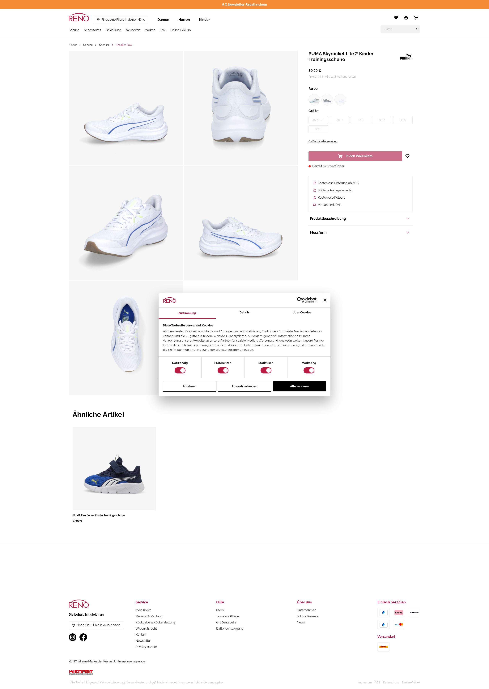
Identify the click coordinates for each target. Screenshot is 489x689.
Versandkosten (346, 76)
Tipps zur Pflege (227, 616)
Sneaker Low (124, 44)
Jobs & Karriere (307, 616)
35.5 (315, 120)
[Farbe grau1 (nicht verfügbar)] (327, 100)
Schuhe (74, 30)
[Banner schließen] (325, 300)
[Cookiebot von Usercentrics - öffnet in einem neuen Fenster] (300, 300)
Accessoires (92, 30)
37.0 (361, 120)
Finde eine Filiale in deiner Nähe (123, 19)
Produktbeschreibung (328, 219)
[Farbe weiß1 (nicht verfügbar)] (340, 100)
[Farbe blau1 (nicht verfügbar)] (314, 100)
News (301, 622)
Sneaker (104, 44)
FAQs (220, 610)
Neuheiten (133, 30)
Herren (184, 20)
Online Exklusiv (180, 30)
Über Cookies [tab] (301, 312)
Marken (150, 30)
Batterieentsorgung (229, 628)
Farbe (313, 89)
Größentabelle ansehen (322, 141)
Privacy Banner (146, 647)
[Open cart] (416, 18)
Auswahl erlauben (244, 386)
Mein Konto (143, 610)
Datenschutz (391, 682)
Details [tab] (244, 312)
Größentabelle (226, 622)
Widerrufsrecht (146, 628)
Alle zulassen (299, 386)
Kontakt (141, 634)
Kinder (204, 20)
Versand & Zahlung (149, 616)
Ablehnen (189, 386)
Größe (313, 111)
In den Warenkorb (359, 156)
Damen (163, 20)
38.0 (382, 120)
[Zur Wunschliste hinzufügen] (409, 156)
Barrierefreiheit (411, 682)
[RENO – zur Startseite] (79, 17)
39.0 (318, 129)
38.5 (403, 120)
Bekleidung (113, 30)
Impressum (365, 682)
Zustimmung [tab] (187, 313)
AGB (377, 682)
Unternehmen (306, 610)
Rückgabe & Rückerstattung (155, 622)
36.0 (339, 120)
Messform (318, 232)
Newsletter (143, 641)
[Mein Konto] (406, 18)
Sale (163, 30)
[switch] (223, 370)
